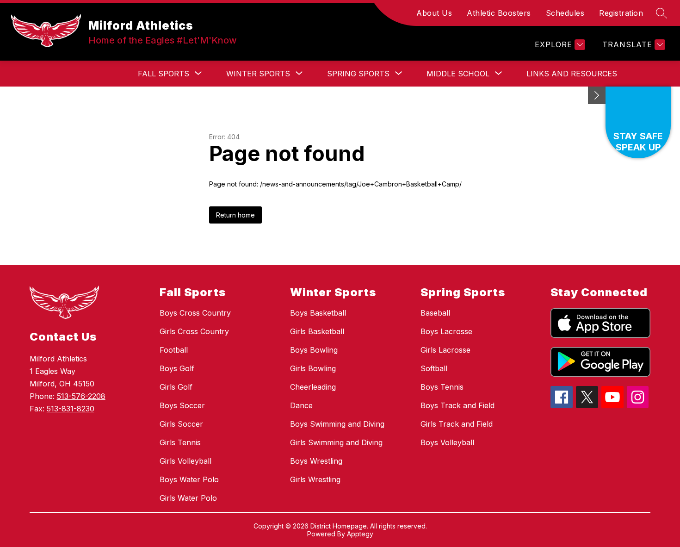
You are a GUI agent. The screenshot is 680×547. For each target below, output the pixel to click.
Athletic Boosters (499, 13)
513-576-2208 (81, 396)
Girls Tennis (180, 442)
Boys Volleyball (447, 442)
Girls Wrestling (315, 479)
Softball (433, 368)
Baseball (435, 312)
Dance (301, 405)
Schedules (565, 13)
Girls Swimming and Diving (336, 442)
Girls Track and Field (456, 424)
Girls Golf (176, 387)
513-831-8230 (70, 408)
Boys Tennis (442, 387)
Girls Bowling (313, 368)
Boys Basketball (318, 312)
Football (174, 349)
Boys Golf (177, 368)
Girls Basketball (317, 331)
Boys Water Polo (189, 479)
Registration (621, 13)
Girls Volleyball (185, 461)
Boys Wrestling (316, 461)
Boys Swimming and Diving (337, 424)
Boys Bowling (314, 349)
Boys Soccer (182, 405)
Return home (235, 215)
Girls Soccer (181, 424)
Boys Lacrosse (446, 331)
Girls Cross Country (194, 331)
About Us (434, 13)
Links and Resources (571, 73)
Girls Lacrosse (445, 349)
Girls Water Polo (188, 498)
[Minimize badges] (597, 95)
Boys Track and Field (457, 405)
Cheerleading (313, 387)
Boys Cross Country (195, 312)
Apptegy (360, 534)
